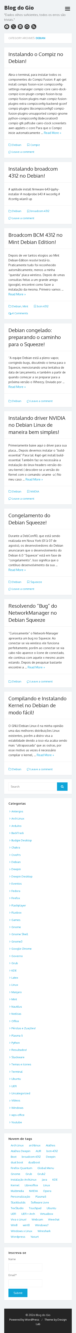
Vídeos (15, 1100)
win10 (26, 1225)
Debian (16, 145)
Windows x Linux (21, 1231)
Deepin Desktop (22, 876)
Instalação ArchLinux (24, 1179)
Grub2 (41, 1174)
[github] (27, 26)
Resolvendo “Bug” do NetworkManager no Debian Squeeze (32, 612)
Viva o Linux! (18, 1219)
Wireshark (44, 1231)
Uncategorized (20, 1093)
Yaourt (35, 1236)
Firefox (15, 898)
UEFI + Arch (28, 1213)
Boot (13, 1156)
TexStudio (17, 1208)
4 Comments (19, 313)
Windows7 (42, 1225)
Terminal (17, 1071)
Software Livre (40, 1202)
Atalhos (50, 1145)
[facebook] (6, 26)
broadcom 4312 (39, 211)
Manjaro (16, 992)
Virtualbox (46, 1213)
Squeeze (36, 582)
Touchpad (35, 1208)
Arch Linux (17, 818)
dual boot (17, 1162)
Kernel (15, 1185)
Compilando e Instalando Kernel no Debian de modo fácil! (37, 705)
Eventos (16, 883)
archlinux (35, 1145)
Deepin (16, 869)
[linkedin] (20, 26)
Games (15, 920)
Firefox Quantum (21, 1168)
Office (15, 1021)
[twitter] (13, 26)
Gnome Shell (19, 934)
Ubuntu (16, 1078)
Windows (17, 1107)
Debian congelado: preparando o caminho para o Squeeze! (34, 337)
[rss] (33, 26)
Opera (47, 1191)
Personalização (20, 1196)
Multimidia (17, 1191)
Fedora (15, 891)
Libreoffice (31, 1185)
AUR (38, 1151)
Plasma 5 (17, 1035)
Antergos (17, 811)
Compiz (35, 145)
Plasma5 (40, 1196)
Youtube (16, 1122)
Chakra (15, 847)
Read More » (52, 133)
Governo (17, 956)
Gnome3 (16, 941)
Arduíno (16, 826)
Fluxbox (16, 912)
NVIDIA (34, 491)
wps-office (17, 1115)
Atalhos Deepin (20, 1151)
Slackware (17, 1057)
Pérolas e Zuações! (23, 1028)
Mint (25, 306)
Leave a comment (22, 151)
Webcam (37, 1219)
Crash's (16, 854)
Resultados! (19, 1049)
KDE (14, 970)
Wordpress (18, 1236)
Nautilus (16, 1006)
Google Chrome (21, 948)
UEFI (14, 1086)
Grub (14, 963)
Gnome (16, 927)
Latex (14, 977)
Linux (14, 984)
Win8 (14, 1225)
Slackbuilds (18, 1202)
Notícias (16, 1013)
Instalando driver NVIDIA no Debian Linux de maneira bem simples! (36, 425)
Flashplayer (18, 905)
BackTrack (17, 833)
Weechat (53, 1219)
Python (15, 1042)
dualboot (34, 1162)
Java (44, 1179)
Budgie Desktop (21, 840)
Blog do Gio (19, 7)
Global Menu (45, 1168)
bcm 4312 (43, 306)
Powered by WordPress (24, 1319)
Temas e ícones (21, 1064)
